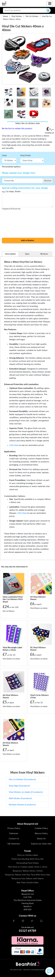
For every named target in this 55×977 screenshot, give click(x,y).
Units (4, 155)
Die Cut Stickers (32, 16)
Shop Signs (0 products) (19, 786)
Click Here (14, 445)
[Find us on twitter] (32, 921)
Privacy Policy (13, 828)
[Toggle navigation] (50, 3)
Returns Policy (41, 833)
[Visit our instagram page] (23, 921)
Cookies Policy (41, 828)
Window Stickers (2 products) (22, 805)
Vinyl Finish (25, 155)
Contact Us (14, 839)
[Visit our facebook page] (14, 921)
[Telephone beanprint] (41, 921)
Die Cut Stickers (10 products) (22, 779)
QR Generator (13, 844)
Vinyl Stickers (16, 16)
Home (5, 16)
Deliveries (13, 833)
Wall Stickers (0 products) (20, 798)
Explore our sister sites (41, 844)
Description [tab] (10, 254)
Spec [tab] (27, 254)
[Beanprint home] (4, 3)
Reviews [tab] (44, 254)
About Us (41, 839)
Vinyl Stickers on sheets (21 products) (26, 792)
